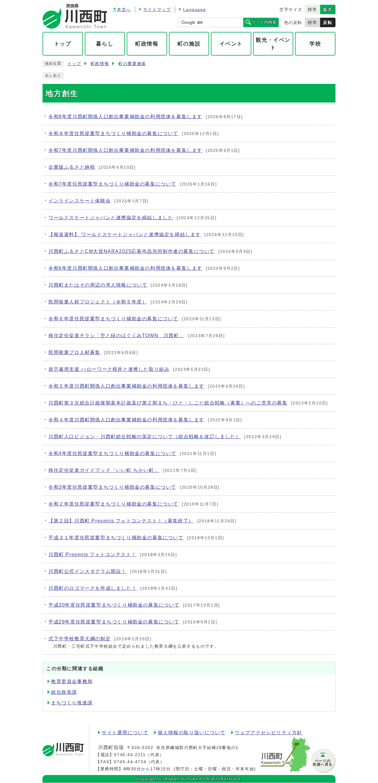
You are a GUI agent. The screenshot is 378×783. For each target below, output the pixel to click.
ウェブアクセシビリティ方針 (268, 732)
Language (194, 9)
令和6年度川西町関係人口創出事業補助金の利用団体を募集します (125, 268)
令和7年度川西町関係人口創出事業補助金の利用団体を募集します (125, 150)
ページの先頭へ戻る (323, 762)
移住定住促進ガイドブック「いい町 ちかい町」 (103, 470)
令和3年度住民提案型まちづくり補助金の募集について (112, 487)
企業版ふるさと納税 (71, 167)
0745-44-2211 (130, 754)
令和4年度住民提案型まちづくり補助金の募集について (112, 453)
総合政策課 (64, 692)
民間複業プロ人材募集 (74, 352)
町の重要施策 (132, 63)
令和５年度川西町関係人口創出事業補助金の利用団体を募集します (126, 386)
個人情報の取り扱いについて (191, 732)
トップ (74, 63)
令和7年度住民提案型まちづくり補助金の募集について (112, 183)
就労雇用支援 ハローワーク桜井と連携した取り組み (109, 369)
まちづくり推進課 (72, 702)
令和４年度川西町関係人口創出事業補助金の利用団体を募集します (126, 419)
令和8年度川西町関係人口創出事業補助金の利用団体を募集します (125, 116)
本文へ (124, 9)
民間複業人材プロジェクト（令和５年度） (97, 301)
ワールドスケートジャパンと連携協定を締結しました (110, 217)
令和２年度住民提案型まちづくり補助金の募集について (113, 503)
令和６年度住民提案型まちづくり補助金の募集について (113, 318)
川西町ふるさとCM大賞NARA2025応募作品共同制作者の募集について (131, 251)
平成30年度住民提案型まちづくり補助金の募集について (114, 604)
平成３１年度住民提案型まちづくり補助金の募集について (116, 537)
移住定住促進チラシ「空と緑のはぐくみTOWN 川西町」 (116, 335)
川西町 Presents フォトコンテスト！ (92, 554)
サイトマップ (157, 9)
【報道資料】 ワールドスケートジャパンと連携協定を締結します (124, 234)
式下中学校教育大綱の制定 (79, 638)
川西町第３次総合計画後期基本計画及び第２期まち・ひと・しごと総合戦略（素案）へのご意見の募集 (168, 402)
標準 (312, 9)
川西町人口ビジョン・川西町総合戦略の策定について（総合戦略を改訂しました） (144, 436)
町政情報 (100, 63)
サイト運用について (125, 732)
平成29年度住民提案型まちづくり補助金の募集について (114, 621)
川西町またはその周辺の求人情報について (97, 284)
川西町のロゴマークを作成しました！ (92, 588)
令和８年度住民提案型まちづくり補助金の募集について (113, 133)
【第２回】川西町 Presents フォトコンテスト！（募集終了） (121, 520)
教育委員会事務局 (72, 681)
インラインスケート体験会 (79, 200)
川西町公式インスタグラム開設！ (87, 571)
